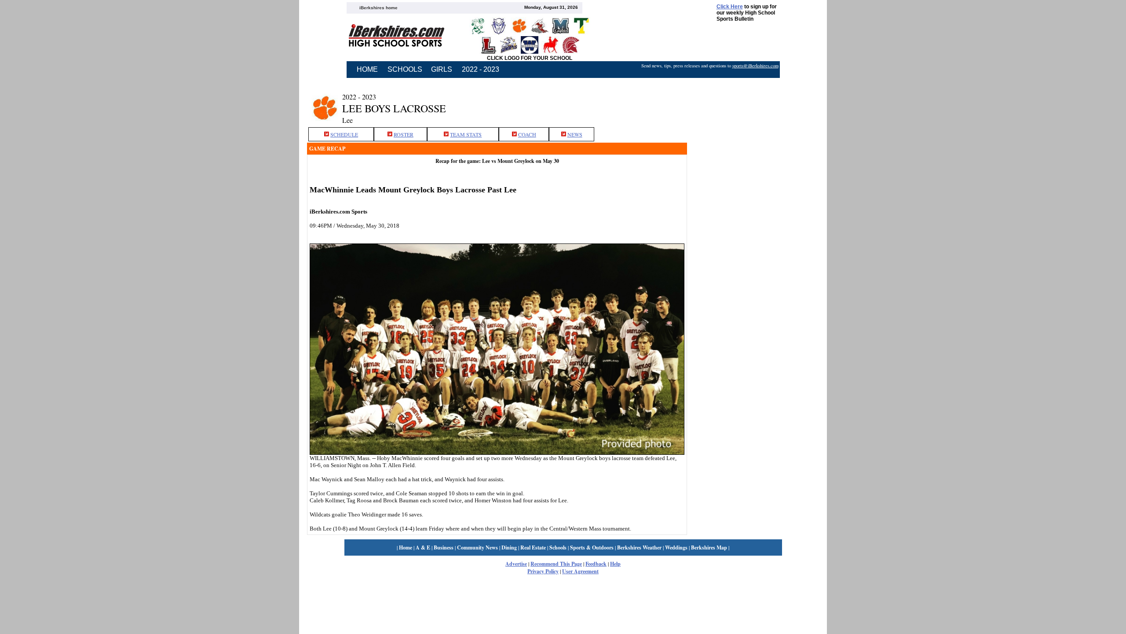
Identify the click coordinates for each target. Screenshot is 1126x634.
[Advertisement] (753, 102)
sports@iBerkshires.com (755, 66)
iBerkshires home (378, 7)
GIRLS (441, 69)
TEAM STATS (466, 134)
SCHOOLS (405, 69)
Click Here (730, 7)
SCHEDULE (344, 134)
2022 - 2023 (480, 69)
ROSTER (403, 134)
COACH (527, 134)
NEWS (574, 134)
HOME (367, 69)
